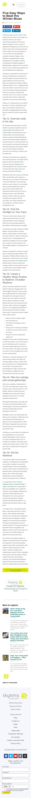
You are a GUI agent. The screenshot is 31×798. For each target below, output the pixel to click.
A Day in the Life (15, 714)
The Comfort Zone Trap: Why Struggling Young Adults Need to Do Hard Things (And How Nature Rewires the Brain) (19, 636)
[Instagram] (25, 756)
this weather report (21, 260)
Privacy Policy (15, 743)
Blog (15, 718)
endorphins (17, 164)
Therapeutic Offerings (15, 734)
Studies (23, 518)
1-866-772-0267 (15, 709)
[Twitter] (11, 756)
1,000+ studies (7, 132)
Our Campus (15, 737)
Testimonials (15, 731)
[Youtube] (15, 756)
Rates (16, 724)
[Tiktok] (20, 756)
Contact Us (15, 721)
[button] (13, 4)
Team (15, 727)
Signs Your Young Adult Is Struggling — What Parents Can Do (19, 657)
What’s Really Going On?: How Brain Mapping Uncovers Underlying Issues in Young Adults (17, 612)
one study (13, 229)
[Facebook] (6, 756)
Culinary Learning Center (15, 740)
